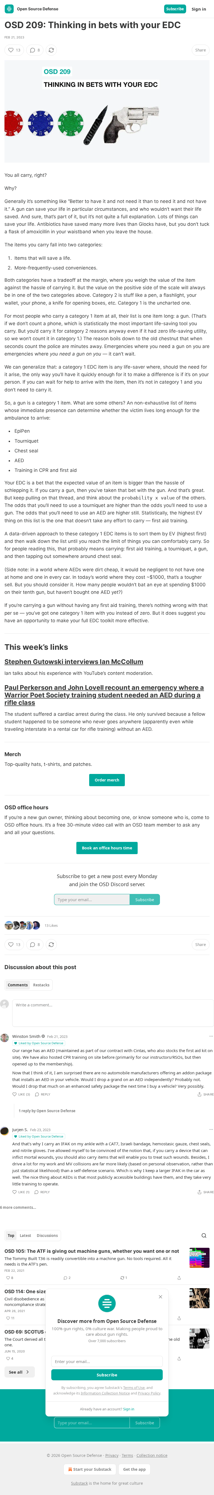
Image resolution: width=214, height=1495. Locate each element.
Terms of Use (134, 1387)
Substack (79, 1483)
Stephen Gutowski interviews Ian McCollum (73, 662)
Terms (127, 1455)
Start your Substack (92, 1469)
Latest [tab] (25, 1235)
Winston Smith (26, 1036)
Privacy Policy (149, 1393)
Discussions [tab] (47, 1235)
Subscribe (175, 8)
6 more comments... (18, 1207)
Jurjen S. (20, 1129)
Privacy (111, 1455)
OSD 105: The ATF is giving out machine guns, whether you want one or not (91, 1251)
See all (16, 1372)
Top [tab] (11, 1235)
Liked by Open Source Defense (41, 1043)
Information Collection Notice (105, 1393)
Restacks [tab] (41, 984)
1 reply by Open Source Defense (47, 1110)
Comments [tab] (18, 984)
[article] (107, 1264)
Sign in (199, 9)
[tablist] (28, 985)
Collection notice (152, 1455)
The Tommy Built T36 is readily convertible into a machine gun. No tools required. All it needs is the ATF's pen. (87, 1261)
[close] (160, 1296)
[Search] (204, 1235)
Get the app (134, 1469)
